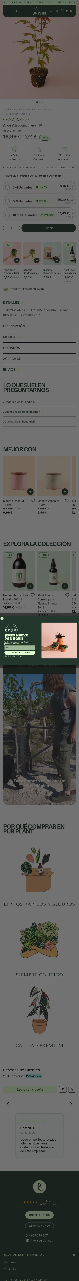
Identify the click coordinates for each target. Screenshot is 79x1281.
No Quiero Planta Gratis (13, 656)
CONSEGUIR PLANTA (19, 653)
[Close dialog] (2, 618)
